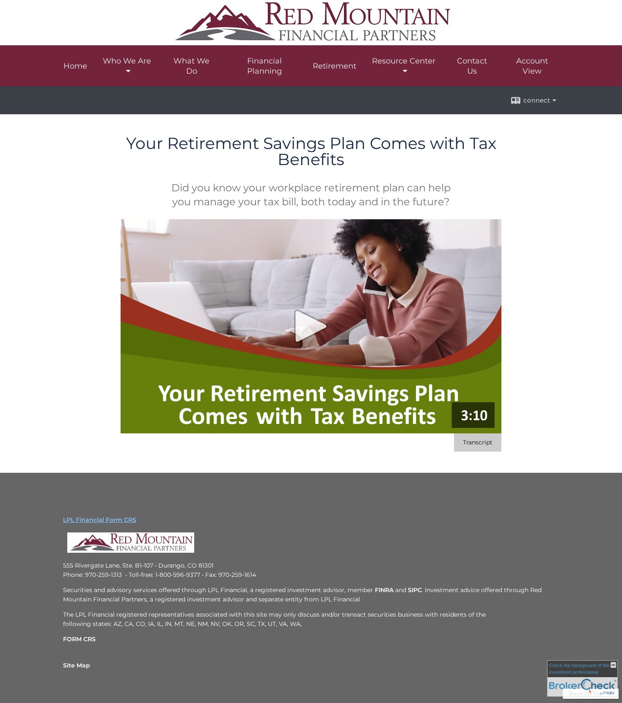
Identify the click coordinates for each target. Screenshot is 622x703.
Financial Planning (264, 66)
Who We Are (127, 61)
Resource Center (403, 61)
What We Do (191, 66)
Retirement (334, 66)
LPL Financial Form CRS (99, 520)
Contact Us (472, 66)
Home (75, 66)
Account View (532, 66)
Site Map (76, 665)
